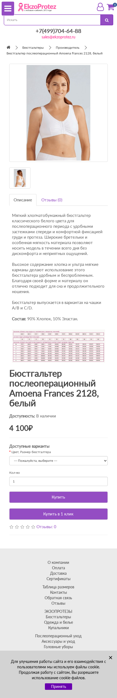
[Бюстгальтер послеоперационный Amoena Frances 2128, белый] (58, 113)
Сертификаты (58, 578)
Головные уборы (58, 646)
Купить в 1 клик (58, 513)
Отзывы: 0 (46, 526)
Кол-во (14, 473)
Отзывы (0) (51, 199)
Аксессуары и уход (58, 641)
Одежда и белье (58, 622)
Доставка (58, 573)
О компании (58, 562)
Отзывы (58, 603)
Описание (23, 199)
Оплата (58, 567)
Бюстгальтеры (33, 47)
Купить (58, 496)
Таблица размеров (58, 587)
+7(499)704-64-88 (58, 30)
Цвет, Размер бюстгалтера (31, 452)
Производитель (67, 47)
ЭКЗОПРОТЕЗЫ (58, 611)
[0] (110, 7)
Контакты (58, 592)
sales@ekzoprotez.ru (58, 37)
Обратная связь (58, 597)
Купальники (58, 627)
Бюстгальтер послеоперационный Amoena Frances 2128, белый (55, 53)
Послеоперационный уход (58, 636)
